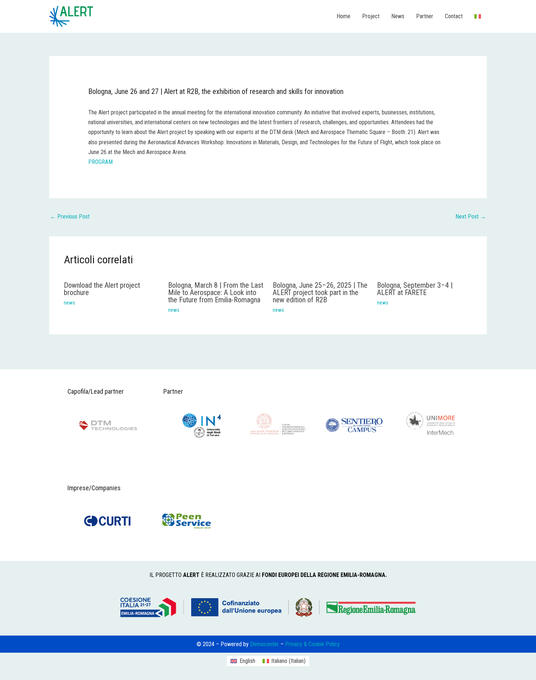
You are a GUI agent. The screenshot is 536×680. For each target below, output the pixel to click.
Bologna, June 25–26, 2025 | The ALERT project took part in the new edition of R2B (320, 292)
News (397, 16)
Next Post (470, 216)
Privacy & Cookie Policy (312, 644)
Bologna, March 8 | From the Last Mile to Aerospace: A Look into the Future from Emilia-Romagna (215, 292)
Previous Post (70, 216)
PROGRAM (100, 161)
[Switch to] (478, 16)
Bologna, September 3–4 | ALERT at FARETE (415, 289)
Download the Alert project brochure (102, 289)
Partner (424, 16)
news (69, 303)
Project (371, 16)
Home (343, 16)
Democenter (265, 644)
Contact (454, 16)
